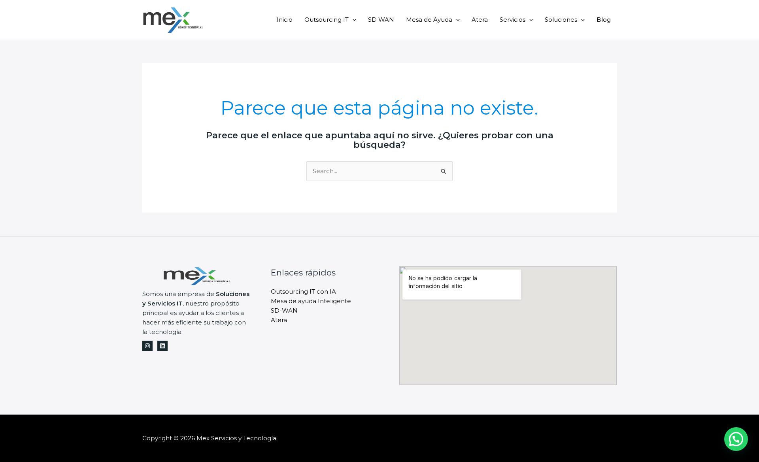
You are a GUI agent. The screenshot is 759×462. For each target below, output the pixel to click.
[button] (736, 439)
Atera (480, 19)
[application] (352, 19)
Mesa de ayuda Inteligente (311, 301)
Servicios (512, 19)
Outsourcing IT (326, 19)
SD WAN (381, 19)
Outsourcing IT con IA (303, 291)
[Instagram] (147, 346)
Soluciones (561, 19)
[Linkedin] (162, 346)
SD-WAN (284, 310)
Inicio (285, 19)
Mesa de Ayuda (429, 19)
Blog (604, 19)
